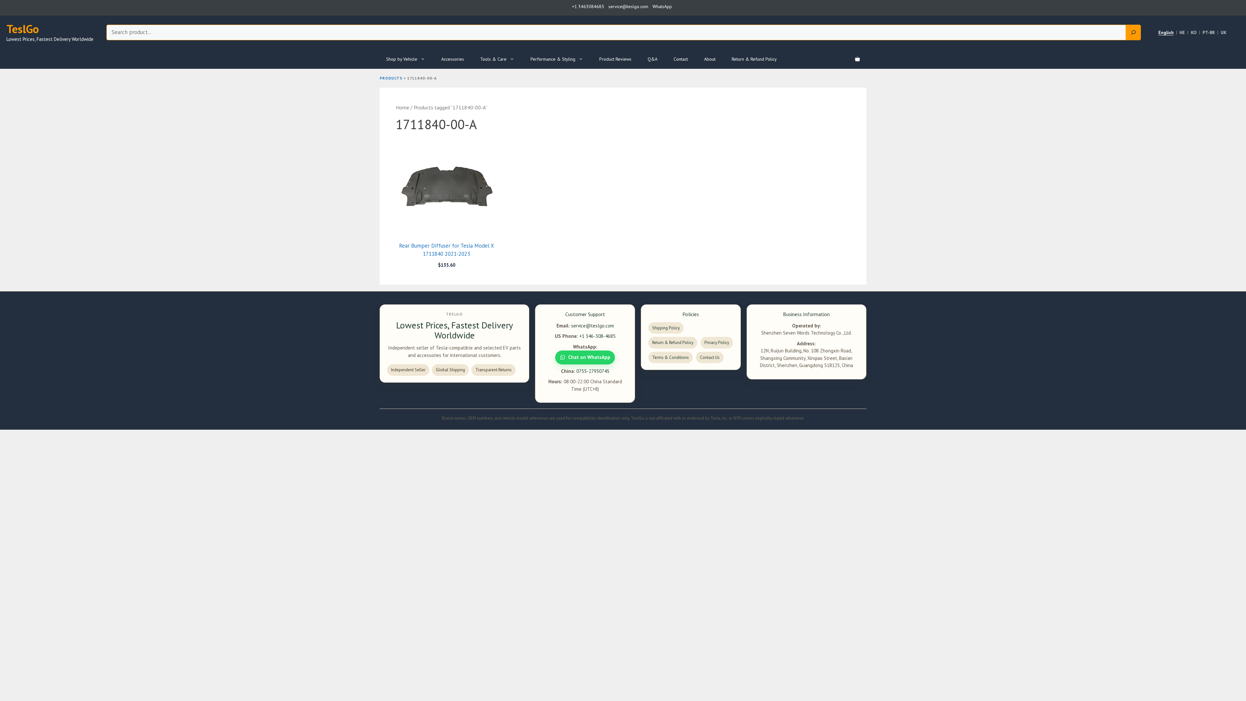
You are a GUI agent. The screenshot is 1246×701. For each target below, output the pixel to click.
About (709, 59)
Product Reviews (615, 59)
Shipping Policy (666, 328)
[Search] (1133, 32)
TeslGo (22, 28)
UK (1224, 32)
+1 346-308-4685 (597, 336)
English (1166, 32)
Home (402, 107)
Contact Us (710, 357)
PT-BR (1209, 32)
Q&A (652, 59)
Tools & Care (493, 59)
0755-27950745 (592, 371)
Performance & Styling (553, 59)
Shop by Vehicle (401, 59)
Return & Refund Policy (754, 59)
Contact (681, 59)
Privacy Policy (716, 342)
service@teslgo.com (592, 326)
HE (1182, 32)
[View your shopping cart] (857, 59)
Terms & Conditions (670, 357)
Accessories (452, 59)
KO (1194, 32)
